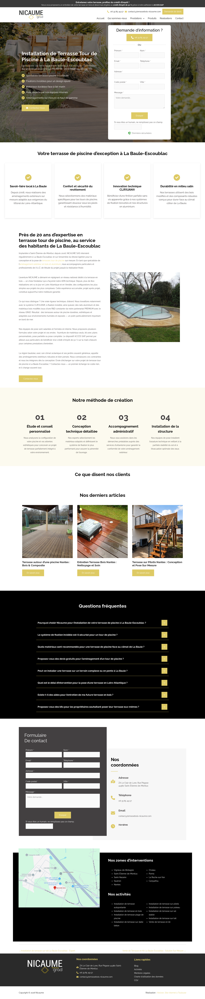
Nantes (117, 884)
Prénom (118, 51)
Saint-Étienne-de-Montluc (126, 874)
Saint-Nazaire (120, 877)
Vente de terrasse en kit (159, 922)
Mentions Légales (142, 973)
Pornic (152, 874)
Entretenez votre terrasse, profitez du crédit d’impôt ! (102, 2)
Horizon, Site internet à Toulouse (171, 993)
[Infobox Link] (129, 782)
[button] (137, 19)
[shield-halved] (129, 133)
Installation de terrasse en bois (128, 911)
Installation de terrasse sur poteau (164, 907)
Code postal (120, 82)
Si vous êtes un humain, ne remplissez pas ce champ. (138, 122)
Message (119, 92)
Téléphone (145, 61)
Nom (143, 51)
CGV (136, 980)
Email (117, 61)
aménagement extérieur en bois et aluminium (40, 264)
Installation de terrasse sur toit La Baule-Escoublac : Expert (47, 951)
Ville (142, 82)
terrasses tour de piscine (53, 260)
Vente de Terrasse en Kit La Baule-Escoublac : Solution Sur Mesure (154, 951)
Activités (138, 969)
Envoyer (139, 116)
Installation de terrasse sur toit (162, 918)
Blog (136, 966)
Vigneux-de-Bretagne (124, 870)
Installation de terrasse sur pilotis (164, 904)
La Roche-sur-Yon (157, 877)
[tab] (102, 622)
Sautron (117, 881)
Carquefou (153, 881)
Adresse (118, 71)
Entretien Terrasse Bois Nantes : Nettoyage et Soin (97, 564)
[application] (143, 18)
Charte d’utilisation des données (148, 977)
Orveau (152, 870)
